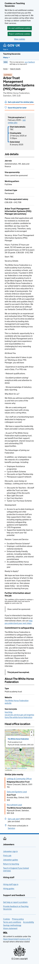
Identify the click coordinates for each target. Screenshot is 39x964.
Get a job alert (14, 819)
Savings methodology (12, 925)
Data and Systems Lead (17, 792)
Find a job (7, 855)
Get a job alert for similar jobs (20, 102)
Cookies (6, 919)
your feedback (30, 62)
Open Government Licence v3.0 (16, 939)
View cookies (19, 39)
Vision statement (10, 928)
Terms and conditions (12, 922)
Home (5, 69)
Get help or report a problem (15, 902)
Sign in (5, 49)
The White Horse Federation (18, 739)
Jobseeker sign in (10, 851)
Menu (5, 57)
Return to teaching (11, 864)
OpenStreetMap (22, 768)
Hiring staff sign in (10, 884)
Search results (15, 69)
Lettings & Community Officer (19, 778)
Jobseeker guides (10, 860)
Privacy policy (18, 919)
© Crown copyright (19, 958)
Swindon (11, 828)
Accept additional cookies (20, 28)
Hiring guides (8, 888)
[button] (20, 750)
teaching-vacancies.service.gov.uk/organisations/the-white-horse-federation (19, 715)
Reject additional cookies (19, 34)
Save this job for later (17, 108)
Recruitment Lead (14, 805)
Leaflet (8, 768)
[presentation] (19, 750)
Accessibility (28, 922)
